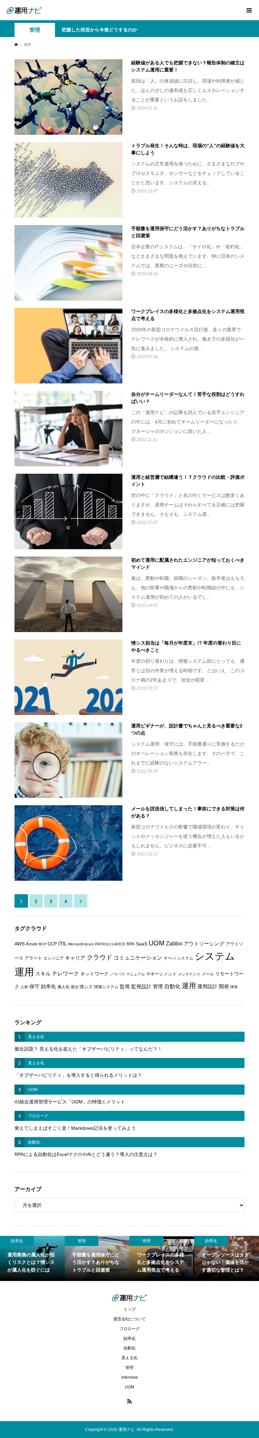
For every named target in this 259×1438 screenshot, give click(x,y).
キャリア (75, 958)
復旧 (74, 987)
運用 (189, 986)
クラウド (99, 957)
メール (208, 974)
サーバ (170, 958)
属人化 (63, 986)
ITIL (62, 943)
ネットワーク (94, 973)
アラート (33, 958)
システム (185, 958)
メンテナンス (189, 974)
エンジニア (54, 958)
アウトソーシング (204, 943)
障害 (234, 987)
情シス (86, 986)
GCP (52, 943)
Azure (31, 943)
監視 (125, 986)
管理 (34, 30)
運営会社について (129, 1319)
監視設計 (141, 986)
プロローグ (129, 1328)
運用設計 (207, 986)
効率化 (48, 986)
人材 (24, 987)
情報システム (106, 986)
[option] (32, 1258)
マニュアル (135, 974)
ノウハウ (117, 974)
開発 (224, 986)
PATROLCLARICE (110, 944)
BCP (42, 944)
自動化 (172, 986)
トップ (129, 1309)
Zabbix (174, 943)
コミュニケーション (138, 958)
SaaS (141, 943)
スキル (43, 973)
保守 (34, 986)
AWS (20, 943)
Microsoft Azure (81, 944)
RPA (130, 944)
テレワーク (65, 973)
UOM (157, 943)
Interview (129, 1377)
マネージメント (161, 973)
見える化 (129, 1357)
